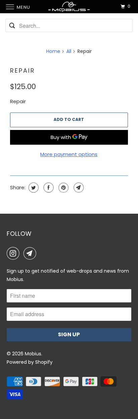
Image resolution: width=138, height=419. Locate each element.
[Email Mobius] (31, 253)
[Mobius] (69, 6)
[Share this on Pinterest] (63, 188)
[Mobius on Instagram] (14, 253)
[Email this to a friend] (78, 188)
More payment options (68, 154)
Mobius (33, 353)
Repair (22, 70)
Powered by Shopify (30, 362)
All (68, 51)
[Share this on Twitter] (33, 188)
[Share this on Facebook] (48, 188)
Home (53, 51)
